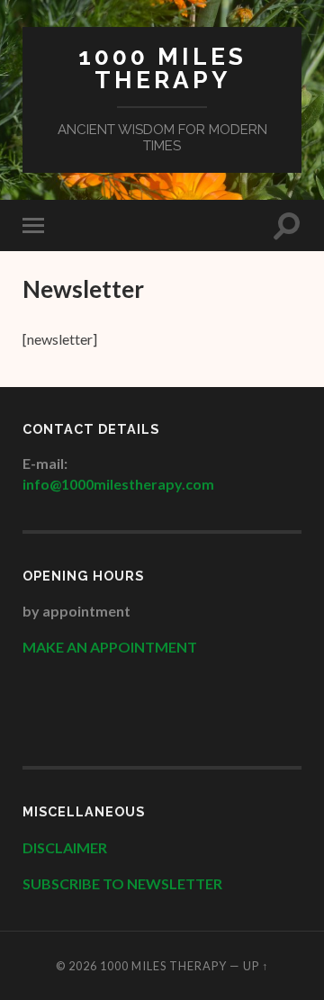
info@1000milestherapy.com (118, 483)
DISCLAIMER (66, 847)
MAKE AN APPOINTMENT (109, 646)
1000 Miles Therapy (162, 68)
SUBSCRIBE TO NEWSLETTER (122, 883)
